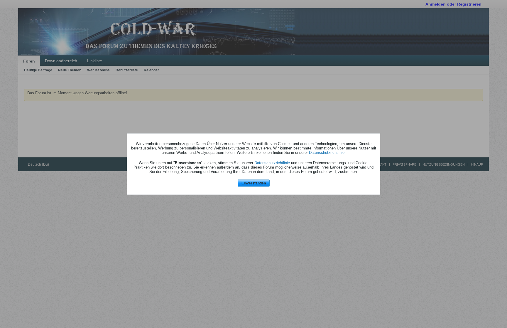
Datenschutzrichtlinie (326, 152)
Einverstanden (253, 183)
